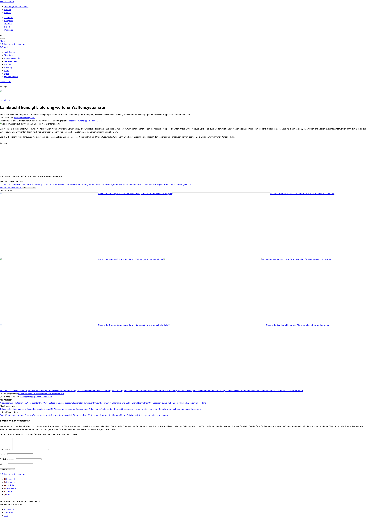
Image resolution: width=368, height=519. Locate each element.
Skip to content (7, 1)
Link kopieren (31, 187)
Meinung (8, 67)
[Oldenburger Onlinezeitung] (13, 474)
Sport (6, 73)
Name (3, 454)
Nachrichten (9, 52)
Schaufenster (12, 77)
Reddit (92, 121)
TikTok (7, 27)
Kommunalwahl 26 (12, 58)
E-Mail (100, 121)
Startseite (4, 187)
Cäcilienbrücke (57, 394)
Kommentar (6, 449)
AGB (6, 515)
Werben (7, 9)
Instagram (8, 21)
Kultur (6, 70)
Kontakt (7, 13)
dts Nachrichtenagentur (24, 118)
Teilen (24, 187)
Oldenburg (8, 55)
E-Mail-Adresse (8, 459)
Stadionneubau (44, 394)
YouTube (8, 24)
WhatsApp (8, 30)
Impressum (9, 509)
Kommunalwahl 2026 (27, 394)
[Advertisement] (184, 159)
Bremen (7, 64)
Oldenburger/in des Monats (16, 6)
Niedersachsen (10, 61)
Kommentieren (15, 187)
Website (3, 464)
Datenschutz (9, 512)
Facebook (8, 17)
